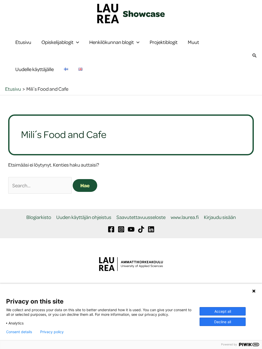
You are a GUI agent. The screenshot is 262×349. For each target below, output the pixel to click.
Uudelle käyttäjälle (34, 69)
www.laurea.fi (185, 217)
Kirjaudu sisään (220, 217)
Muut (193, 42)
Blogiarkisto (38, 217)
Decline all (222, 322)
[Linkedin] (151, 229)
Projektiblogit (164, 42)
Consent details (19, 332)
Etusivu (23, 42)
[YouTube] (131, 229)
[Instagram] (121, 229)
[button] (76, 42)
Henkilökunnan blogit (111, 42)
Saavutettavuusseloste (141, 217)
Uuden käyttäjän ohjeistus (83, 217)
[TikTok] (141, 229)
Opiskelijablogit (57, 42)
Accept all (222, 311)
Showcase (144, 13)
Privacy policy (52, 332)
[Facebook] (111, 229)
